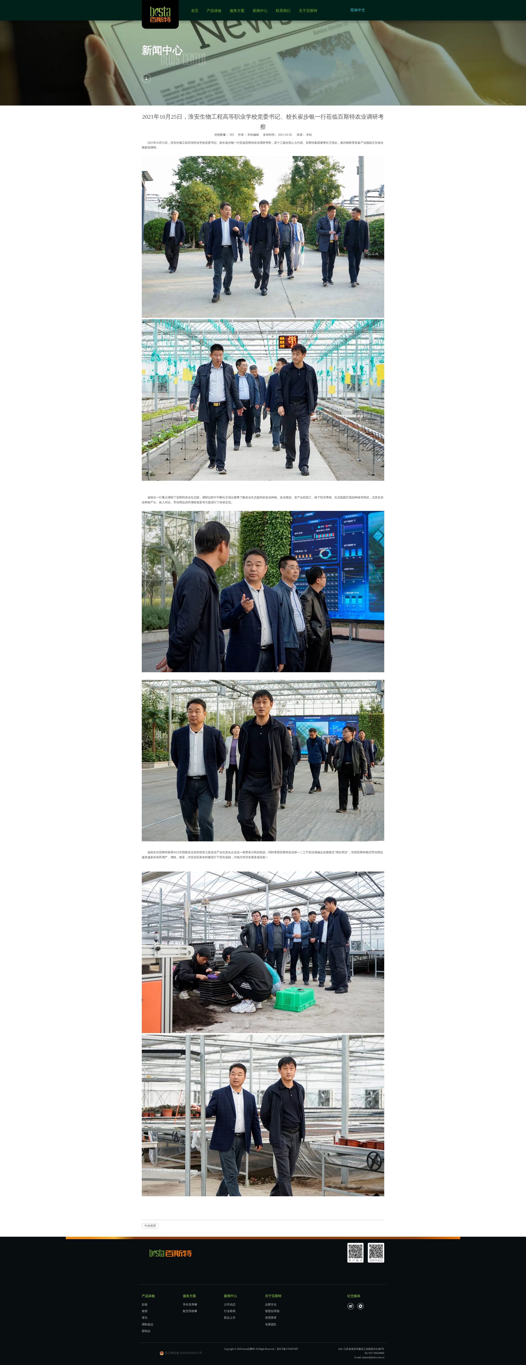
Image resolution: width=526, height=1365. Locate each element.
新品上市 (229, 1317)
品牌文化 (271, 1304)
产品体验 (214, 11)
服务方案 (237, 11)
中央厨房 (150, 1225)
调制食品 (147, 1324)
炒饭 (145, 1304)
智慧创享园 (272, 1311)
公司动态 (229, 1304)
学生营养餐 (190, 1304)
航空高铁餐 (190, 1311)
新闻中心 (260, 11)
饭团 (145, 1311)
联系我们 (283, 11)
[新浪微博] (350, 1306)
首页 (194, 11)
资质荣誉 (271, 1317)
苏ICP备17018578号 (287, 1349)
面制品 (146, 1331)
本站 (309, 134)
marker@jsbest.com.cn (373, 1357)
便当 (145, 1317)
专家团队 (271, 1324)
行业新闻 (229, 1311)
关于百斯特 (308, 11)
